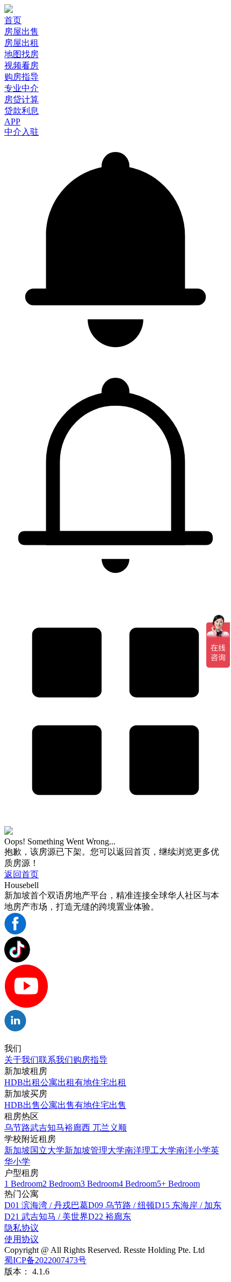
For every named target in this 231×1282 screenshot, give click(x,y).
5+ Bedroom (178, 1183)
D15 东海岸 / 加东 (188, 1205)
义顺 (118, 1127)
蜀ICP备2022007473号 (45, 1260)
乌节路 (17, 1127)
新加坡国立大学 (34, 1150)
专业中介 (21, 88)
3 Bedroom (100, 1183)
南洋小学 (193, 1150)
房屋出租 (21, 42)
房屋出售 (21, 31)
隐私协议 (21, 1227)
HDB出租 (22, 1082)
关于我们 (21, 1059)
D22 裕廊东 (109, 1216)
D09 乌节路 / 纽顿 (121, 1205)
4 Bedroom (138, 1183)
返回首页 (21, 874)
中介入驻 (21, 131)
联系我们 (56, 1059)
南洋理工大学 (150, 1150)
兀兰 (101, 1127)
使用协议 (21, 1239)
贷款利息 (21, 110)
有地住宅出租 (100, 1082)
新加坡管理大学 (94, 1150)
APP (12, 121)
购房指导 (21, 76)
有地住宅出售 (100, 1105)
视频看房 (21, 65)
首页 (12, 20)
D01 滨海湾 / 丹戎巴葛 (46, 1205)
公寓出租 (57, 1082)
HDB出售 (22, 1105)
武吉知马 (47, 1127)
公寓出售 (57, 1105)
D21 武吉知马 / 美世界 (46, 1216)
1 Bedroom (23, 1183)
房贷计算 (21, 99)
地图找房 (21, 54)
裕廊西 (78, 1127)
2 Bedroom (61, 1183)
